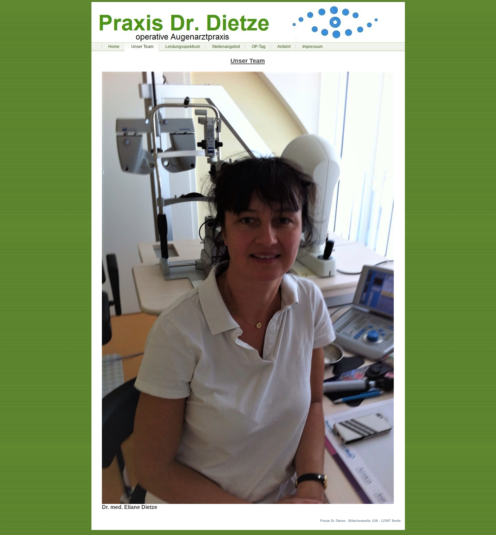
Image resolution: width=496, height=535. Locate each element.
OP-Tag (259, 46)
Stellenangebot (226, 46)
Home (113, 46)
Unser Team (142, 46)
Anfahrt (284, 46)
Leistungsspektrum (182, 46)
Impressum (312, 46)
